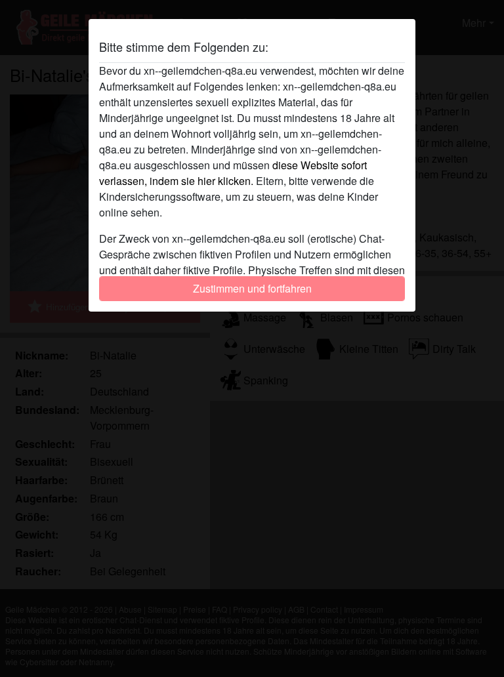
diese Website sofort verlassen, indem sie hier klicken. (233, 172)
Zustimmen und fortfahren (252, 288)
